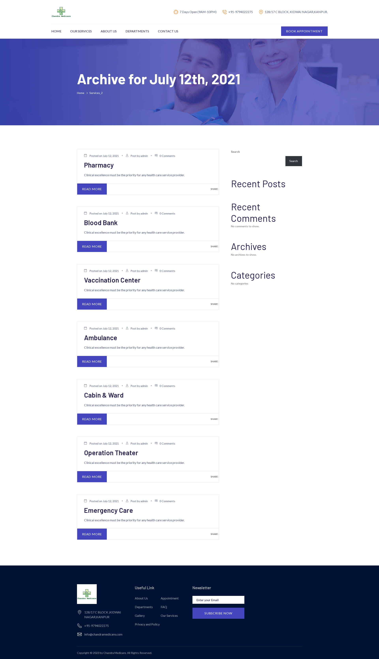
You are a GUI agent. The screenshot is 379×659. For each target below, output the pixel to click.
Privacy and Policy (147, 624)
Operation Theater (111, 452)
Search (235, 151)
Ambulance (100, 337)
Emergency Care (108, 510)
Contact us (168, 31)
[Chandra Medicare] (61, 11)
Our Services (81, 31)
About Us (109, 31)
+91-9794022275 (240, 12)
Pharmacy (99, 165)
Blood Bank (101, 222)
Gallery (140, 615)
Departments (137, 31)
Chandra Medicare (114, 652)
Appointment (170, 598)
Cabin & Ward (104, 395)
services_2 (96, 93)
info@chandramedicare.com (103, 634)
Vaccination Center (112, 280)
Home (56, 31)
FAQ (164, 607)
